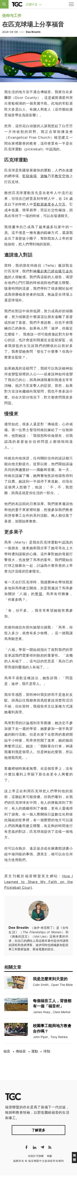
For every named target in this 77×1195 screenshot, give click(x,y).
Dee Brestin (33, 31)
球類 (46, 1051)
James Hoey (41, 1012)
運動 (34, 1051)
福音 (6, 1051)
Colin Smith (41, 984)
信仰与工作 (11, 15)
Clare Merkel (61, 1012)
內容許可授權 (36, 1156)
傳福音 (21, 1051)
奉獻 (49, 1156)
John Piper (40, 1037)
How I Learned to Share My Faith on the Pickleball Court (38, 882)
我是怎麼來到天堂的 (50, 978)
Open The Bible (62, 984)
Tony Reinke (59, 1037)
